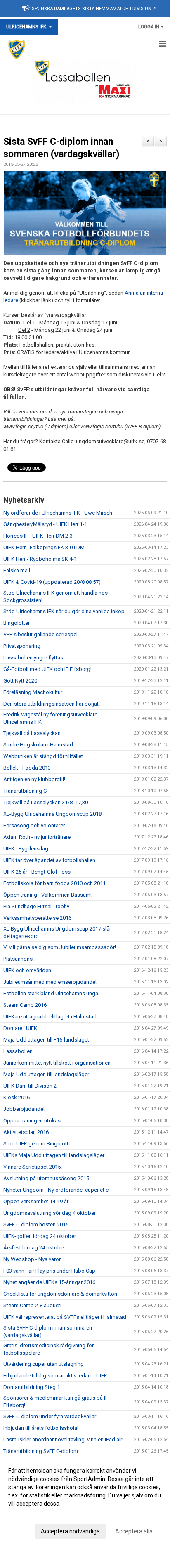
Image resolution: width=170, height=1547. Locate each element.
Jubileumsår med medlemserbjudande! (50, 982)
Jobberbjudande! (24, 1109)
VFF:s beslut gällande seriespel (40, 634)
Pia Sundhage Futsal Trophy (36, 906)
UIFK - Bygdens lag (25, 849)
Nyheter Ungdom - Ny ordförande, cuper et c (56, 1190)
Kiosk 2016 (16, 1097)
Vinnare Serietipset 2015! (32, 1167)
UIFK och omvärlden (27, 970)
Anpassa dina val (30, 1514)
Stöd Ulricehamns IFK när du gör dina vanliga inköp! (64, 611)
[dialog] (85, 1500)
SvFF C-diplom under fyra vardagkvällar (49, 1416)
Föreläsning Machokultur (32, 692)
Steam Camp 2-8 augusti (32, 1305)
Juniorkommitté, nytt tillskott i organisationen (57, 1063)
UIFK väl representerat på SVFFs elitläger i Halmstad (64, 1317)
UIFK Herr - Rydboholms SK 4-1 (40, 559)
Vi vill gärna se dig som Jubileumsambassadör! (59, 947)
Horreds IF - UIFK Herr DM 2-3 (38, 536)
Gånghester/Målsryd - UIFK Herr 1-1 (45, 524)
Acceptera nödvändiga (70, 1531)
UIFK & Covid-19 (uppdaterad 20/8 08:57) (52, 582)
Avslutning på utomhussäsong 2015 (46, 1178)
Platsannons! (18, 959)
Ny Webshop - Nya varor (32, 1259)
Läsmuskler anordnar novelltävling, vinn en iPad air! (63, 1439)
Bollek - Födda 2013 (27, 768)
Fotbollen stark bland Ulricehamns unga (50, 993)
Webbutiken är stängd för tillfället (43, 756)
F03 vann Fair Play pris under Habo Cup (49, 1271)
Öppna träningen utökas (32, 1120)
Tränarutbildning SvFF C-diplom (40, 1451)
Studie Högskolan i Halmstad (38, 745)
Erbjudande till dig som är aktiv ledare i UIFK (55, 1375)
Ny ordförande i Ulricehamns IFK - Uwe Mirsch (57, 513)
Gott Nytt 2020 (20, 681)
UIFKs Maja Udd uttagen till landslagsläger (53, 1155)
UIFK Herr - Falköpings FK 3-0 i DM (44, 547)
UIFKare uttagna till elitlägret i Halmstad (50, 1016)
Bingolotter (16, 623)
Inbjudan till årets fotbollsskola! (40, 1428)
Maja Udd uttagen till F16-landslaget (46, 1040)
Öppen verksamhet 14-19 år (35, 1201)
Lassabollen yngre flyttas (33, 657)
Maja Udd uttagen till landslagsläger (46, 1074)
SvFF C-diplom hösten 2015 (35, 1224)
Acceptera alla (134, 1531)
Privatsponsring (21, 646)
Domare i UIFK (20, 1028)
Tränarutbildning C (25, 791)
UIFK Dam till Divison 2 (30, 1086)
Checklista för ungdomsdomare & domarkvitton (60, 1294)
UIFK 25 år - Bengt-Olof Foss (37, 872)
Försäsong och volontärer (34, 825)
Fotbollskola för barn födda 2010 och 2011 (54, 883)
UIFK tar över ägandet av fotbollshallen (49, 860)
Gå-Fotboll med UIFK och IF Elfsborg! (47, 669)
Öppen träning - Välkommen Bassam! (47, 895)
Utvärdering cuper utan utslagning (43, 1364)
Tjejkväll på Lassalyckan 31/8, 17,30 (45, 802)
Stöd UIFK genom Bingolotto (37, 1144)
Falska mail (16, 570)
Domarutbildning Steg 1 (31, 1387)
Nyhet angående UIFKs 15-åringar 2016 (49, 1282)
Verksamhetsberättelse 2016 (37, 918)
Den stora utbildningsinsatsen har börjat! (51, 704)
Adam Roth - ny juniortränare (37, 837)
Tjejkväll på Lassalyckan (32, 733)
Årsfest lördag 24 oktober (34, 1248)
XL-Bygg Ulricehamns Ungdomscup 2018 (52, 814)
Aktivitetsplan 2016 (26, 1132)
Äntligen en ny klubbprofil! (34, 779)
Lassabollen (18, 1051)
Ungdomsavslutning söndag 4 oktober (49, 1213)
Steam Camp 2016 (25, 1005)
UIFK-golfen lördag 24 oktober (39, 1236)
